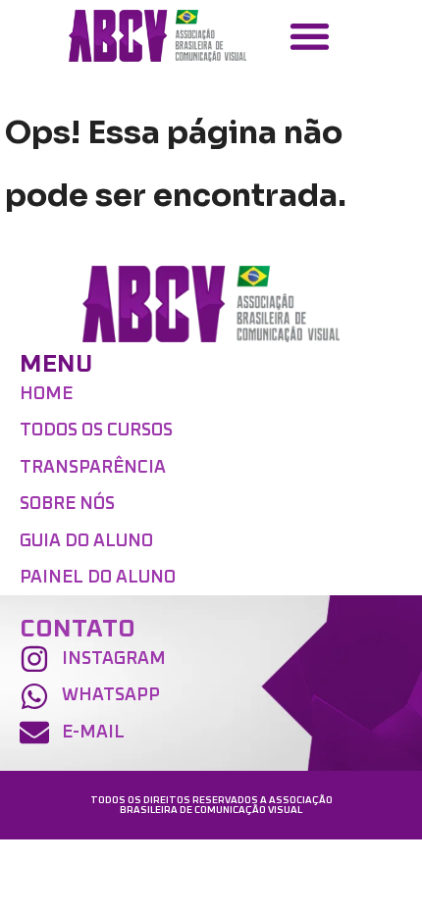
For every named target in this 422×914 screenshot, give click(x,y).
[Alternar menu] (310, 36)
